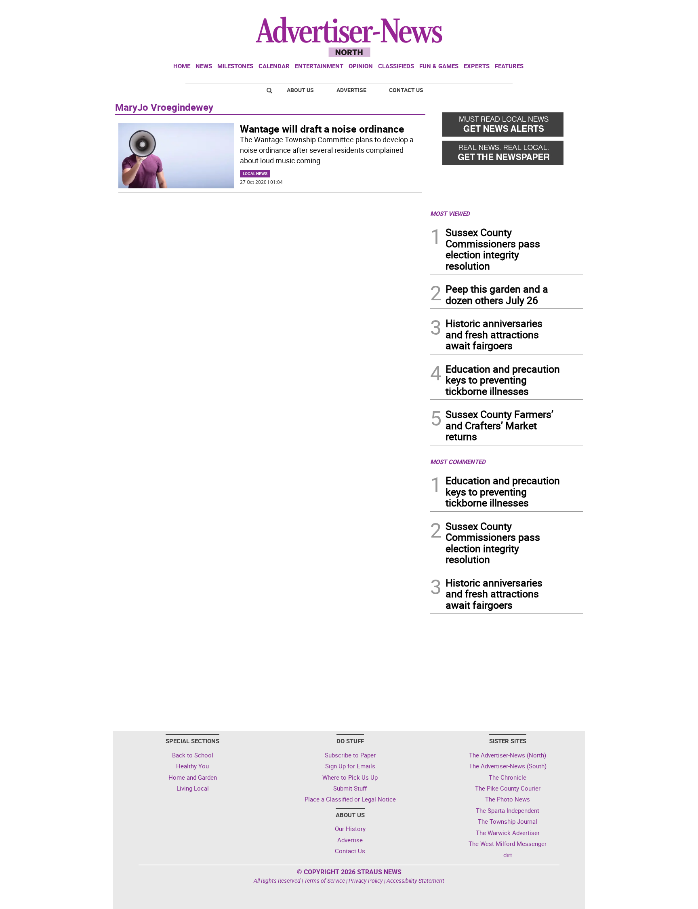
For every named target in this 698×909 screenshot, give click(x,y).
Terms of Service (324, 880)
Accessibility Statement (415, 880)
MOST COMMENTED (458, 462)
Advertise (351, 90)
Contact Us (406, 90)
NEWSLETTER (517, 9)
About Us (300, 90)
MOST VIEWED (450, 213)
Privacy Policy (366, 880)
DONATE (563, 9)
